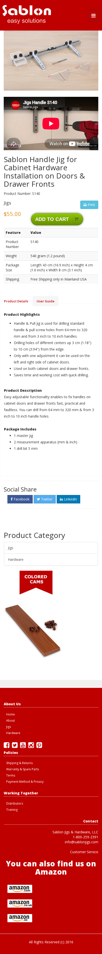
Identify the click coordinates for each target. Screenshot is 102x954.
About (10, 720)
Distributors (14, 803)
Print (91, 204)
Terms (10, 775)
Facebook (21, 499)
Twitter (46, 499)
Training (12, 810)
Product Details (16, 301)
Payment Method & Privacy (25, 781)
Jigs (10, 547)
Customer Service (84, 851)
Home (10, 714)
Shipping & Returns (19, 763)
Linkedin (70, 499)
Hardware (16, 559)
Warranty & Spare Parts (22, 769)
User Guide (45, 301)
